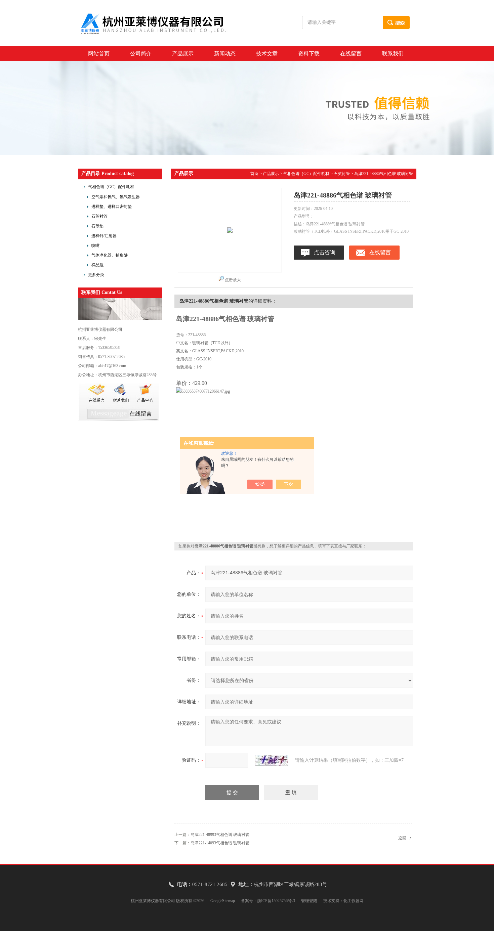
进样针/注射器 (104, 235)
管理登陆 (309, 900)
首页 (254, 173)
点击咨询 (324, 252)
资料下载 (309, 53)
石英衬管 (99, 216)
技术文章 (267, 53)
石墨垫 (97, 226)
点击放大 (233, 279)
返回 (402, 838)
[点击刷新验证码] (271, 760)
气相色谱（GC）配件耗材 (111, 186)
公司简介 (141, 53)
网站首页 (99, 53)
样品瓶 (97, 265)
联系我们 (393, 53)
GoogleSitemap (222, 900)
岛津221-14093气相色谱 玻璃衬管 (220, 843)
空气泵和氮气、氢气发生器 (115, 196)
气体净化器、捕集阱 (109, 255)
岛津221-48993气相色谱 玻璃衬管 (220, 834)
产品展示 (183, 53)
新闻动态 (225, 53)
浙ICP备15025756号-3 (276, 900)
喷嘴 (95, 245)
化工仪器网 (353, 900)
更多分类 (96, 274)
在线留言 (351, 53)
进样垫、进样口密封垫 (111, 206)
